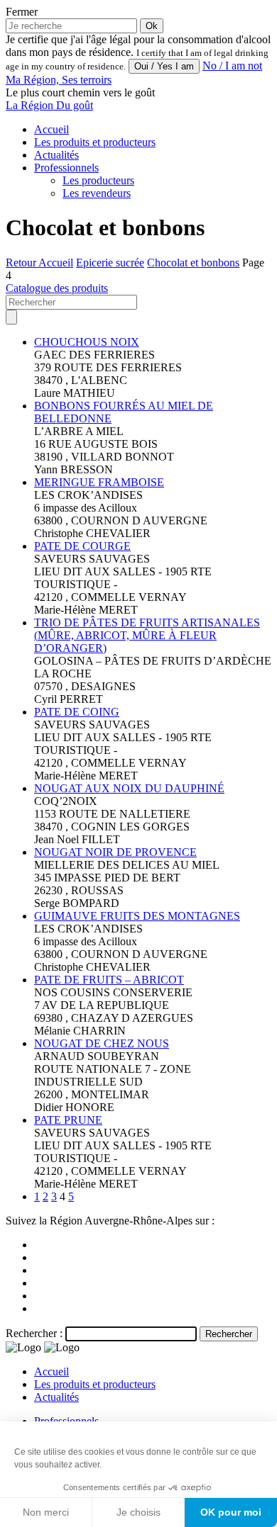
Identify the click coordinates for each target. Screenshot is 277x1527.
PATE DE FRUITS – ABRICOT (109, 980)
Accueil (51, 129)
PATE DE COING (76, 712)
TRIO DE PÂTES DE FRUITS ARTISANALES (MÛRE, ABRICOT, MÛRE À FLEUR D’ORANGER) (147, 635)
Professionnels (66, 168)
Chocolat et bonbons (193, 263)
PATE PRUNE (68, 1120)
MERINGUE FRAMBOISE (99, 482)
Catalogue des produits (57, 288)
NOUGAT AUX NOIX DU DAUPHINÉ (129, 788)
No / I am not (232, 66)
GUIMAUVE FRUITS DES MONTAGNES (137, 916)
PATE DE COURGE (82, 546)
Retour (22, 263)
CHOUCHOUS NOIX (86, 342)
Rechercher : (34, 1333)
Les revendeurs (97, 193)
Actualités (56, 155)
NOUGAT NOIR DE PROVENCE (115, 852)
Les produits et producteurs (95, 142)
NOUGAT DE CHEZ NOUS (101, 1043)
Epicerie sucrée (110, 263)
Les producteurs (98, 180)
